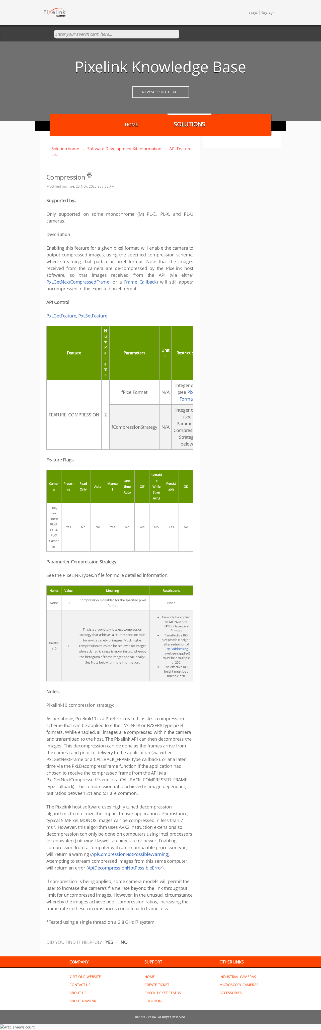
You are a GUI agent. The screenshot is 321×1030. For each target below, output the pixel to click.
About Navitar (82, 1000)
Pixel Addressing (176, 648)
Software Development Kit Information (124, 148)
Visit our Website (85, 976)
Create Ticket (156, 984)
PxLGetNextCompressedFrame (77, 282)
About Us (77, 992)
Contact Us (80, 984)
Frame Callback (140, 282)
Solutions (189, 124)
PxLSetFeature (92, 316)
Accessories (230, 992)
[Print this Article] (89, 175)
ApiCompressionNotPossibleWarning (129, 854)
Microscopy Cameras (238, 984)
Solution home (65, 148)
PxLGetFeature (61, 316)
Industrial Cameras (237, 976)
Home (131, 125)
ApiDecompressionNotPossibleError (125, 868)
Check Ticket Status (162, 992)
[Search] (48, 34)
